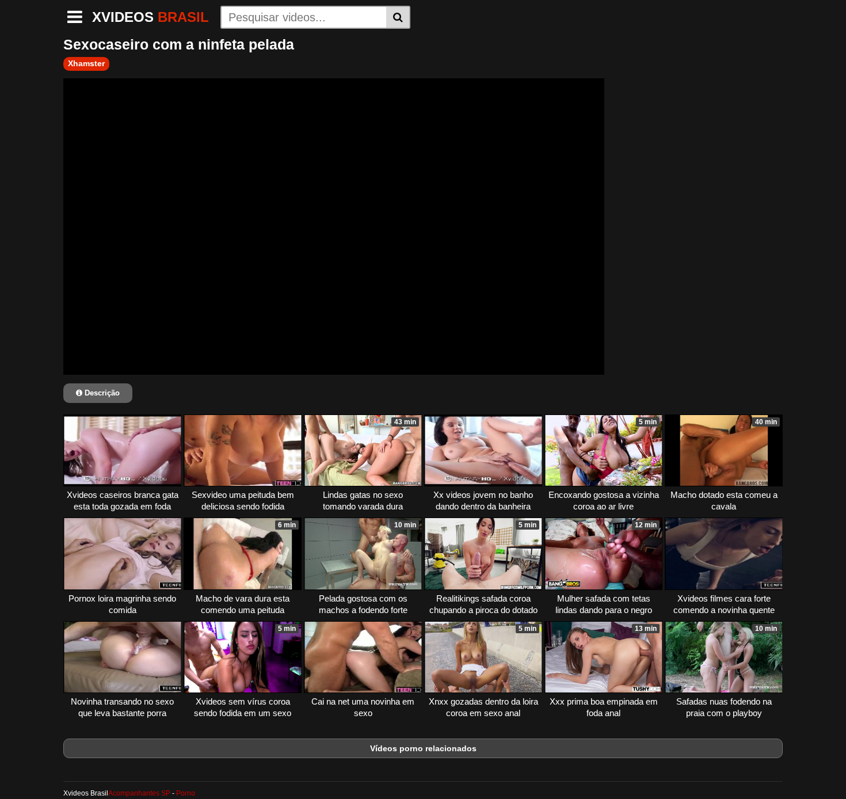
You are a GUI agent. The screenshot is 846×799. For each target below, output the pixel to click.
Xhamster (86, 63)
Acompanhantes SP (139, 793)
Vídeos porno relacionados (423, 748)
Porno (185, 793)
